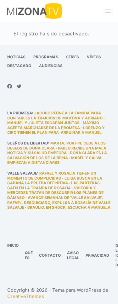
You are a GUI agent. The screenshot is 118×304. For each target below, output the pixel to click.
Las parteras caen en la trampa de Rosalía (53, 185)
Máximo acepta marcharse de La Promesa (53, 125)
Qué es (29, 255)
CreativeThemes (25, 296)
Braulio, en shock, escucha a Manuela (68, 207)
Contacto (50, 255)
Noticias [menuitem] (16, 57)
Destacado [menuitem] (19, 65)
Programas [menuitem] (45, 57)
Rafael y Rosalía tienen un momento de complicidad (51, 176)
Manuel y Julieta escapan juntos (43, 122)
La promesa (19, 113)
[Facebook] (9, 86)
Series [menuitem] (72, 57)
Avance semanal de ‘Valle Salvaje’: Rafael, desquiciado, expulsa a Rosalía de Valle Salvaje (58, 202)
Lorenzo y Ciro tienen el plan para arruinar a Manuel (56, 130)
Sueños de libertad (27, 143)
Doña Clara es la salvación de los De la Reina (57, 155)
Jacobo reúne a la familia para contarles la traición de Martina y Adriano (55, 115)
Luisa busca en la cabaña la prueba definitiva (54, 181)
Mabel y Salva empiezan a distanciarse (54, 160)
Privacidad (97, 255)
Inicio (13, 245)
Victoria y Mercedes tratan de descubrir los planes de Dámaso (55, 193)
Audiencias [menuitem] (51, 65)
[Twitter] (19, 86)
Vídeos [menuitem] (94, 57)
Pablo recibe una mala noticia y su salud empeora (56, 150)
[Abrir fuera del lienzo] (108, 11)
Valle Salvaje (22, 173)
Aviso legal (73, 255)
